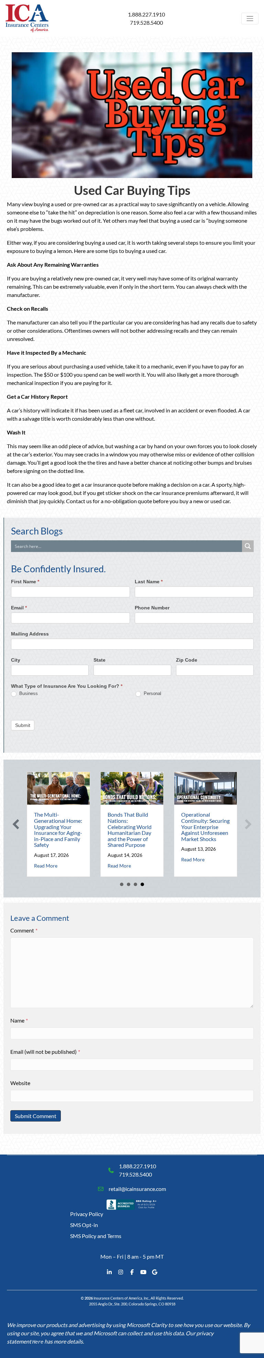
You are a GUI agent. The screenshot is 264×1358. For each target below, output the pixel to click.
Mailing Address (30, 634)
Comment (23, 930)
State (100, 660)
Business (28, 693)
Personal (151, 693)
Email (19, 607)
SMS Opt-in (84, 1225)
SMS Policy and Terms (95, 1236)
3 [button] (135, 884)
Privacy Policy (86, 1214)
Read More (45, 866)
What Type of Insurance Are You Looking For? (66, 686)
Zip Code (186, 660)
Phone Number (152, 607)
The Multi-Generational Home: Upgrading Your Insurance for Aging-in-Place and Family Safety (58, 829)
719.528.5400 (146, 22)
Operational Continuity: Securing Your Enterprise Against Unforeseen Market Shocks (205, 826)
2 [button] (128, 884)
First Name (25, 581)
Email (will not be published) (45, 1051)
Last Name (149, 581)
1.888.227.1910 (146, 14)
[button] (15, 824)
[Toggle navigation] (249, 18)
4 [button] (142, 884)
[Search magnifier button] (248, 546)
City (15, 660)
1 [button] (121, 884)
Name (19, 1020)
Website (20, 1083)
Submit (22, 725)
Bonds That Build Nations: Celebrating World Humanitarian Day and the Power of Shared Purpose (130, 829)
